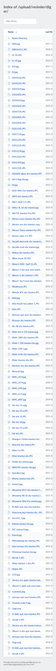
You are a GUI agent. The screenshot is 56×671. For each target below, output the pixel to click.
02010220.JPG (19, 84)
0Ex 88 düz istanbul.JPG (23, 326)
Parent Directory (19, 38)
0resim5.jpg (17, 484)
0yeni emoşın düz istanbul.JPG (26, 547)
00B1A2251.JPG (19, 50)
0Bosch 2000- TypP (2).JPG (24, 264)
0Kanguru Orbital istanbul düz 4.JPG (27, 439)
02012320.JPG (19, 157)
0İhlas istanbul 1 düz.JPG (23, 564)
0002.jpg (16, 44)
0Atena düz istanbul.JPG (23, 253)
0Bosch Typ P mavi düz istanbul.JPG (27, 281)
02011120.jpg (18, 134)
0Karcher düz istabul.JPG (23, 445)
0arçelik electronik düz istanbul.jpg (27, 242)
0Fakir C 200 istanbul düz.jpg (25, 343)
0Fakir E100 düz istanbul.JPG (25, 355)
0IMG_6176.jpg (19, 394)
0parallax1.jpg (18, 473)
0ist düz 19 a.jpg (19, 405)
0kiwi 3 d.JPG (18, 451)
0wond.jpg (17, 535)
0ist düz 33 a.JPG (20, 428)
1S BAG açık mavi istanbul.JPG (26, 614)
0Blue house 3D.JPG (21, 259)
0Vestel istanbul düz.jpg (22, 524)
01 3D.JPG (17, 55)
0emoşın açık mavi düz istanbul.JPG (27, 315)
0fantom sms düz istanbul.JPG (26, 366)
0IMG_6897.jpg (19, 400)
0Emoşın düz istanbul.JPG (24, 321)
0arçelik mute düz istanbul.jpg (25, 247)
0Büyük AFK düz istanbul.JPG (25, 292)
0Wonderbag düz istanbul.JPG (26, 541)
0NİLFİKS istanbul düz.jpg (24, 468)
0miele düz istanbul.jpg (22, 462)
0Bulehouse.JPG (19, 287)
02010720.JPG (19, 112)
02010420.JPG (19, 95)
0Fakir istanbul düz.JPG (22, 360)
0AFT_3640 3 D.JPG (21, 202)
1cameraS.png (18, 592)
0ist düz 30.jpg (18, 422)
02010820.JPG (19, 117)
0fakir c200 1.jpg (19, 349)
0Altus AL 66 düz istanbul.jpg (25, 208)
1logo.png (16, 609)
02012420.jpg (18, 163)
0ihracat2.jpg (18, 372)
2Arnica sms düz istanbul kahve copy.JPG (27, 626)
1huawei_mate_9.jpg (21, 603)
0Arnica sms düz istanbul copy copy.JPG (27, 225)
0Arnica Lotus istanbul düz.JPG (26, 219)
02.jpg (14, 72)
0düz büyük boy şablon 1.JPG (25, 304)
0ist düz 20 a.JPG (20, 411)
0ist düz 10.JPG (19, 417)
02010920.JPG (19, 123)
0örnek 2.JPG (18, 558)
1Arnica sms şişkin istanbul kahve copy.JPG (27, 580)
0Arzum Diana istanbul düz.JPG (26, 230)
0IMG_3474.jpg (19, 377)
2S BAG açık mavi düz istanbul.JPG (27, 648)
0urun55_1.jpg (18, 518)
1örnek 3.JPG (18, 620)
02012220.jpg (18, 151)
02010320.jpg (18, 89)
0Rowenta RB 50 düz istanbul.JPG (27, 496)
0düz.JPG (16, 309)
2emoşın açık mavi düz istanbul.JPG (27, 637)
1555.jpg (16, 575)
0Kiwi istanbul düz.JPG (22, 456)
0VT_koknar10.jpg (20, 530)
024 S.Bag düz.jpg (20, 180)
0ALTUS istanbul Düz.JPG (23, 213)
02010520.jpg (18, 101)
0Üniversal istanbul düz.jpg (24, 552)
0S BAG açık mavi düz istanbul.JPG (27, 507)
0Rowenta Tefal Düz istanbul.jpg (26, 501)
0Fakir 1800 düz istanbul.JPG (25, 338)
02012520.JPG (19, 168)
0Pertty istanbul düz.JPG (23, 479)
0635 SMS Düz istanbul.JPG (25, 191)
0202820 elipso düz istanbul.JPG (27, 174)
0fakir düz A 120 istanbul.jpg (25, 332)
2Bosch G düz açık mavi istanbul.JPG (27, 631)
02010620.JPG (19, 106)
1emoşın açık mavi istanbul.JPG (26, 597)
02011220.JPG (19, 140)
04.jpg (14, 185)
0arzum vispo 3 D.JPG (22, 236)
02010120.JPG (19, 78)
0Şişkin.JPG (17, 569)
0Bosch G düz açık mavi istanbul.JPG (27, 270)
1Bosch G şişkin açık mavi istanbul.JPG (27, 586)
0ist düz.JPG (17, 434)
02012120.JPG (19, 146)
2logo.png (16, 643)
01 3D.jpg (16, 61)
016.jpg (15, 67)
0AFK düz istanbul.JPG (22, 196)
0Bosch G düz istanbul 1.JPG (25, 276)
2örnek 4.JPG (18, 654)
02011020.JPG (19, 129)
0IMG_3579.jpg (19, 383)
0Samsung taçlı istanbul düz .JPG (27, 513)
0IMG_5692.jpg (19, 388)
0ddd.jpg (16, 298)
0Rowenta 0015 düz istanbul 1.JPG (27, 490)
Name (11, 32)
